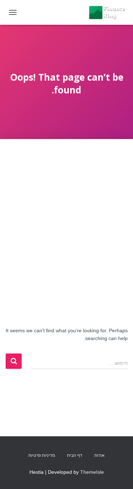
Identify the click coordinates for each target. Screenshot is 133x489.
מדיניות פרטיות (41, 455)
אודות (99, 455)
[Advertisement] (66, 209)
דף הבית (74, 455)
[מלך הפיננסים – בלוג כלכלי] (104, 12)
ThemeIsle (92, 472)
